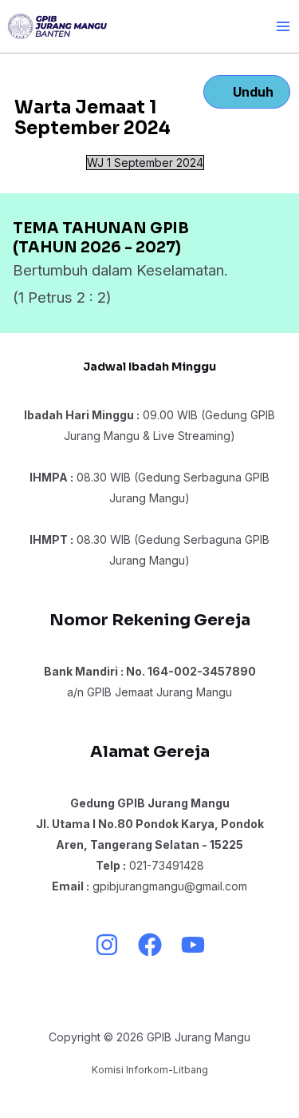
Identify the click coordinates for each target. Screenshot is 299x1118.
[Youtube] (193, 945)
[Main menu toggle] (282, 26)
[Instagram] (107, 945)
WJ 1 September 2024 (145, 162)
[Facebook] (150, 945)
